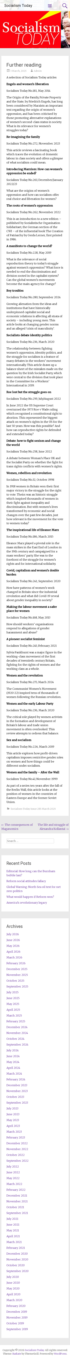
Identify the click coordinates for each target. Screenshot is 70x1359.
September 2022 (17, 1160)
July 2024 (12, 1050)
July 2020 (12, 1277)
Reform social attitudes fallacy (26, 881)
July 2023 (12, 1108)
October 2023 (15, 1097)
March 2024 (14, 1073)
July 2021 (12, 1218)
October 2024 (15, 1038)
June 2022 (13, 1172)
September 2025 (17, 986)
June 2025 (13, 998)
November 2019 (17, 1317)
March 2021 (14, 1242)
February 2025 (15, 1021)
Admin (38, 70)
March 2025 (14, 1015)
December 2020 (17, 1253)
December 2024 (17, 1027)
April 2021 (13, 1236)
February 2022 (15, 1189)
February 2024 (15, 1079)
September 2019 (17, 1329)
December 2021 (16, 1195)
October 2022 (15, 1155)
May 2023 (12, 1120)
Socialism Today (18, 5)
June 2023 (12, 1114)
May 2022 (13, 1178)
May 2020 (13, 1288)
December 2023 (16, 1085)
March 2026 (14, 957)
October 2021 (15, 1207)
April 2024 (13, 1067)
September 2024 (17, 1044)
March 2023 (14, 1131)
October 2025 (15, 980)
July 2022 (12, 1166)
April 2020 (13, 1294)
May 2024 (12, 1062)
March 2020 (14, 1300)
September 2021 (17, 1213)
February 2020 (15, 1306)
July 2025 (12, 992)
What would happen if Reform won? (30, 896)
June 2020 (13, 1282)
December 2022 (17, 1143)
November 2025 (17, 975)
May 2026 (13, 946)
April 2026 (13, 951)
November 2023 (17, 1091)
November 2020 (17, 1259)
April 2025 (13, 1009)
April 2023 (13, 1126)
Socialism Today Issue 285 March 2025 (33, 808)
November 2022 (17, 1149)
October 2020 (15, 1265)
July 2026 (12, 934)
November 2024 (17, 1033)
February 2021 (15, 1248)
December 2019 (16, 1311)
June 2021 (12, 1224)
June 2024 (13, 1056)
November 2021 (17, 1201)
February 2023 (15, 1137)
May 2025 (12, 1004)
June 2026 (13, 940)
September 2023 (17, 1102)
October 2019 (15, 1323)
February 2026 (15, 963)
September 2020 (17, 1271)
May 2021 (12, 1230)
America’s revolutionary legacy (26, 902)
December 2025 (16, 969)
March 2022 (14, 1184)
